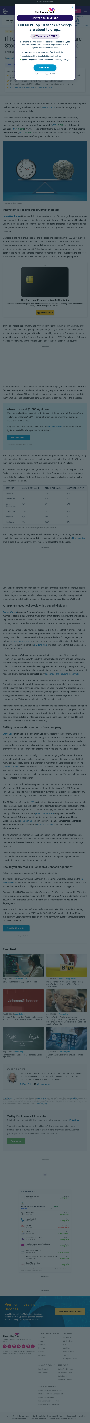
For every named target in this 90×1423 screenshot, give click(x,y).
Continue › (45, 67)
